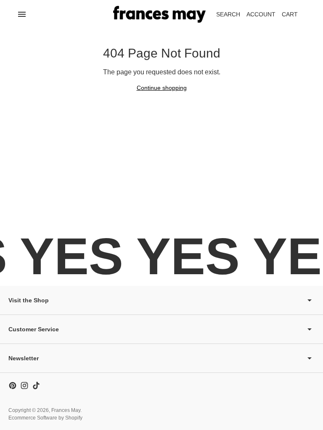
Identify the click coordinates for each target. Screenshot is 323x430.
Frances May (65, 410)
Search (228, 14)
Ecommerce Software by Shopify (45, 418)
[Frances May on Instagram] (24, 385)
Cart (294, 16)
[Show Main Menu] (22, 14)
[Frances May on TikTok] (36, 385)
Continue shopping (162, 87)
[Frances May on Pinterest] (12, 385)
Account (260, 14)
